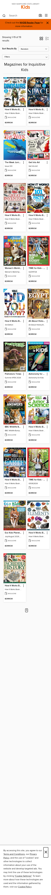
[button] (41, 39)
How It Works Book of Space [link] (37, 109)
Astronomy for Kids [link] (37, 374)
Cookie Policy (24, 886)
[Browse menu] (46, 15)
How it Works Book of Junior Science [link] (37, 427)
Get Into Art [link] (34, 162)
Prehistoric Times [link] (13, 374)
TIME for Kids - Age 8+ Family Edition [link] (37, 480)
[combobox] (20, 15)
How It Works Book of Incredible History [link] (13, 585)
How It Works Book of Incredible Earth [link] (13, 480)
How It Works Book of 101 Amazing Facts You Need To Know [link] (37, 215)
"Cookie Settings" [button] (23, 876)
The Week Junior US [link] (13, 162)
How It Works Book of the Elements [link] (37, 533)
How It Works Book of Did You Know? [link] (13, 321)
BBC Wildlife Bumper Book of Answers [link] (13, 427)
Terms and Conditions (14, 854)
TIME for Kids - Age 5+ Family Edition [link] (37, 268)
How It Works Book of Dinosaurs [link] (13, 109)
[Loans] (40, 16)
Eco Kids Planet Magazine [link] (13, 533)
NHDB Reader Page (30, 22)
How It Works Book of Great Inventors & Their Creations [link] (13, 215)
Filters (7, 57)
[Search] (4, 15)
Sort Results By (9, 48)
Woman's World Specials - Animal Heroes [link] (13, 268)
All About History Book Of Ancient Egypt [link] (37, 321)
